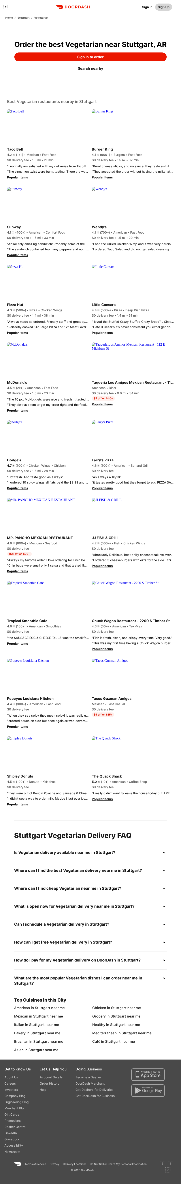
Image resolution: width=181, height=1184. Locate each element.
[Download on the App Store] (148, 1074)
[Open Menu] (5, 7)
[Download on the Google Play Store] (148, 1090)
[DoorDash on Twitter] (170, 1164)
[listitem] (26, 1007)
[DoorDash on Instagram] (167, 1170)
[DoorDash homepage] (73, 7)
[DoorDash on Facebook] (162, 1164)
